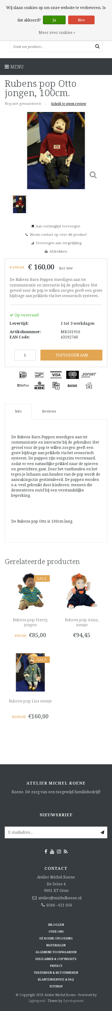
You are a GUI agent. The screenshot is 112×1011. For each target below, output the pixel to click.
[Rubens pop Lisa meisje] (30, 672)
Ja (54, 20)
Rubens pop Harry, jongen (30, 622)
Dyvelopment (73, 1001)
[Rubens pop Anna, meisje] (81, 591)
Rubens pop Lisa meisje (30, 701)
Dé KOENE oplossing (56, 938)
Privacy (56, 966)
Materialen (56, 945)
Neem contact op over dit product (58, 234)
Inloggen (56, 925)
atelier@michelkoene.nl (60, 898)
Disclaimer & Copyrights (56, 959)
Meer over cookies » (57, 32)
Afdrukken (58, 251)
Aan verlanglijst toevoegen (58, 226)
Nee (81, 20)
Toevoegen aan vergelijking (59, 242)
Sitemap (56, 986)
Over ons (56, 931)
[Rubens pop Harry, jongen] (30, 591)
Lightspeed (37, 1001)
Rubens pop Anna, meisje (82, 622)
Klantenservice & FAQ (56, 979)
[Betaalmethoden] (23, 375)
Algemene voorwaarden (56, 952)
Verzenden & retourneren (56, 973)
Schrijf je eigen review (68, 103)
